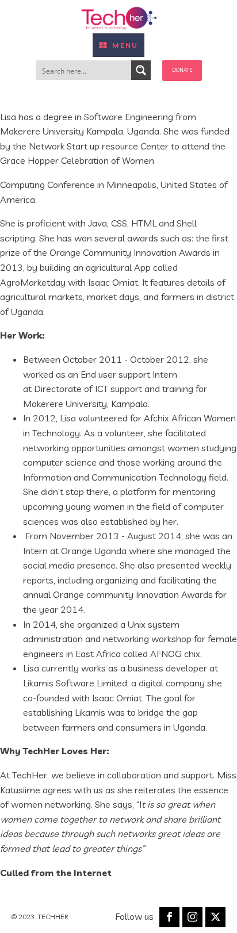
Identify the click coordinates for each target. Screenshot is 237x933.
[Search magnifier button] (141, 70)
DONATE (182, 70)
